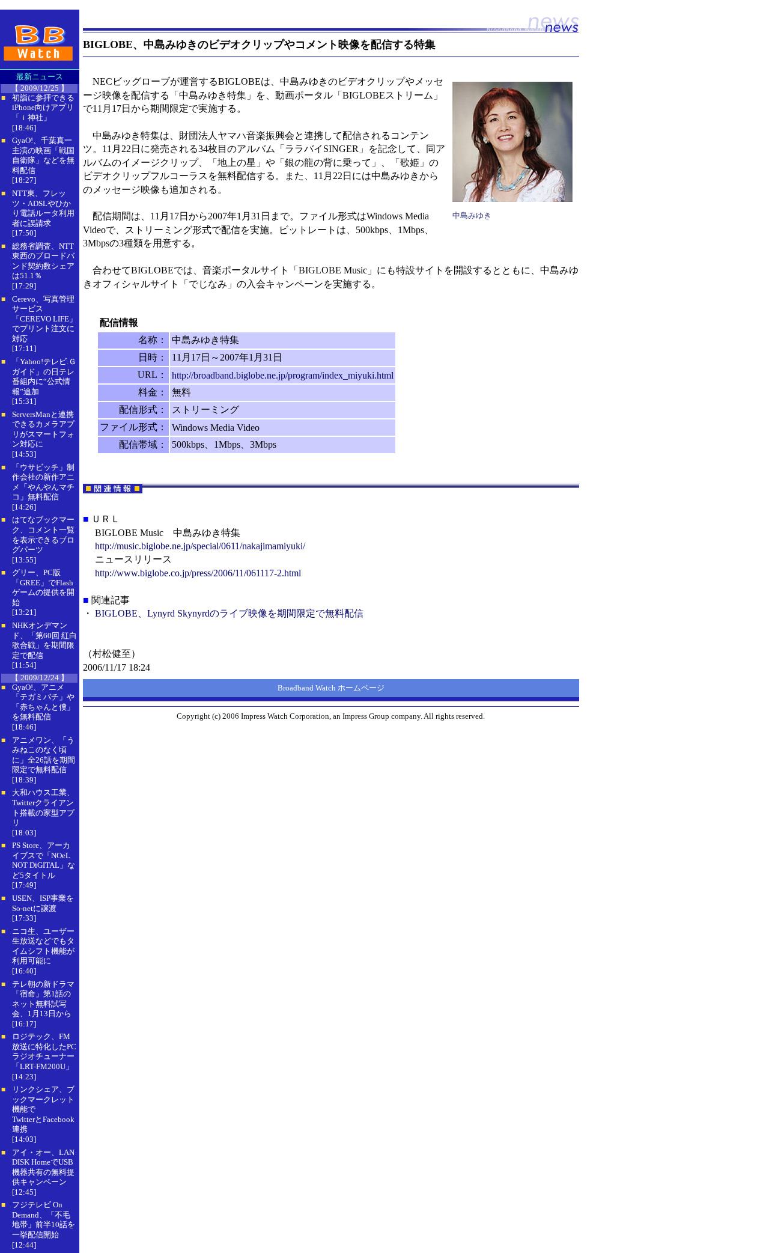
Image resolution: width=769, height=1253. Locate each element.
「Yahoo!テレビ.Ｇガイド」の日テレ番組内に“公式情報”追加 (44, 376)
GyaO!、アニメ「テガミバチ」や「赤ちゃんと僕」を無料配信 (43, 702)
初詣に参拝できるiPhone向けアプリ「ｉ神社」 (43, 107)
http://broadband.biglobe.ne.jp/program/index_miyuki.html (283, 375)
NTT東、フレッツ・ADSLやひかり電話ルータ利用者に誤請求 (43, 208)
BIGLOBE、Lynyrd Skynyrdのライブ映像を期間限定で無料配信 (229, 613)
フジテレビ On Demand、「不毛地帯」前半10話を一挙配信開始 (43, 1219)
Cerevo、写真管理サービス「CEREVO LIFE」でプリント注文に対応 (44, 318)
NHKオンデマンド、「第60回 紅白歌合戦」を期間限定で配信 (44, 640)
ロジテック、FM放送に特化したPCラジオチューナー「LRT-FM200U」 (44, 1051)
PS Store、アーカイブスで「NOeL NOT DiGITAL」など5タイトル (43, 860)
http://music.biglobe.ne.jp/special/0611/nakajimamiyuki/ (200, 546)
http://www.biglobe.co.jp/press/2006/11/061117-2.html (198, 573)
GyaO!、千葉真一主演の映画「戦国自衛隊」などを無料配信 (43, 155)
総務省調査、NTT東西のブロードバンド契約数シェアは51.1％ (43, 261)
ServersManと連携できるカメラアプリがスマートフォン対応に (43, 429)
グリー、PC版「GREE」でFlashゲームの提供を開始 (43, 587)
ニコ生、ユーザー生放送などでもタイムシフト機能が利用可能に (43, 946)
